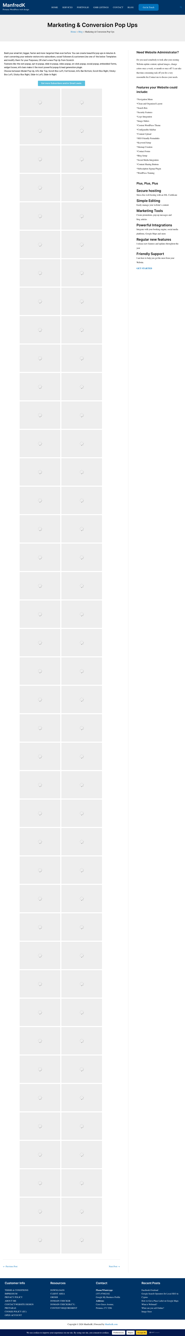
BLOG (131, 7)
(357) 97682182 (103, 1293)
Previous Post (10, 1266)
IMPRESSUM (11, 1293)
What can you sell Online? (153, 1307)
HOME (54, 7)
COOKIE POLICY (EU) (16, 1311)
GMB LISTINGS (101, 7)
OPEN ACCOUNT (13, 1315)
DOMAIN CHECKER (60, 1300)
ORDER (54, 1297)
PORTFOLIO (83, 7)
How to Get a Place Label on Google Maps (160, 1300)
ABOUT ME (10, 1300)
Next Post (114, 1266)
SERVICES (67, 7)
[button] (149, 7)
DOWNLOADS (57, 1290)
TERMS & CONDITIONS (16, 1290)
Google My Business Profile (108, 1297)
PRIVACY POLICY (14, 1297)
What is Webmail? (149, 1304)
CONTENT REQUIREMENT (63, 1307)
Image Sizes (147, 1311)
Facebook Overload (150, 1290)
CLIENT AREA (57, 1293)
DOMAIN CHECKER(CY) (62, 1304)
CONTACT (118, 7)
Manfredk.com (111, 1324)
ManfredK (14, 5)
